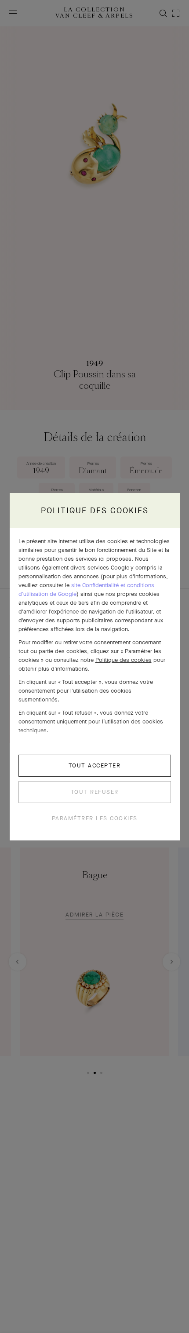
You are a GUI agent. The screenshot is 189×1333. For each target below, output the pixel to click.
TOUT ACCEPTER (95, 765)
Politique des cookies (123, 660)
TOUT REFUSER (95, 792)
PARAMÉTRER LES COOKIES (95, 818)
